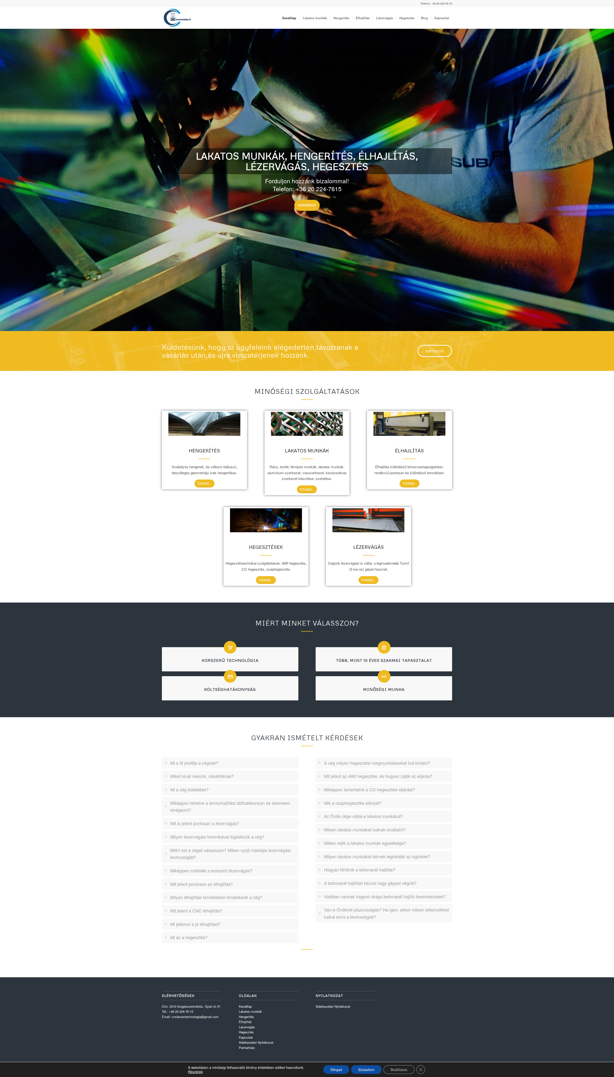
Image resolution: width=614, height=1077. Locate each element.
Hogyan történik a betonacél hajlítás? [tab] (359, 869)
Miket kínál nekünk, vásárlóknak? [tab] (202, 776)
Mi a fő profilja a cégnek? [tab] (194, 763)
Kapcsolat (307, 205)
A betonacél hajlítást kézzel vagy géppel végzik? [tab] (370, 883)
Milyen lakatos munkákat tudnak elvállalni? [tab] (365, 829)
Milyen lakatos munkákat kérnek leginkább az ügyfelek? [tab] (377, 856)
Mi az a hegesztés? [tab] (188, 937)
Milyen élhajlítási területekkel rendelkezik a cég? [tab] (216, 897)
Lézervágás (247, 1027)
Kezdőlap (245, 1006)
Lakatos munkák (250, 1011)
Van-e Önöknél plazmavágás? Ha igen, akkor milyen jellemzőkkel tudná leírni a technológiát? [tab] (386, 913)
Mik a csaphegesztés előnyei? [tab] (353, 803)
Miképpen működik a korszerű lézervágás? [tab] (211, 870)
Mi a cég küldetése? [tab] (189, 789)
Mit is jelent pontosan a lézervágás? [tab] (204, 823)
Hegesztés (246, 1032)
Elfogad (336, 1069)
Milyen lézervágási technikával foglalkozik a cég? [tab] (217, 837)
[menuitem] (289, 18)
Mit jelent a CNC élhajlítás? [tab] (196, 910)
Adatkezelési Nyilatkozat (256, 1042)
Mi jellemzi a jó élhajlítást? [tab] (195, 924)
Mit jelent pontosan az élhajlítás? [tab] (201, 884)
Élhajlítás (245, 1021)
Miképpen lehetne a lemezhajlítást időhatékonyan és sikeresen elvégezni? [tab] (230, 806)
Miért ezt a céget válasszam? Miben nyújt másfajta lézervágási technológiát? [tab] (230, 853)
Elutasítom (366, 1069)
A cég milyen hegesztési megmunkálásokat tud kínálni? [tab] (377, 763)
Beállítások (399, 1069)
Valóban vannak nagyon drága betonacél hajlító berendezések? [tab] (385, 896)
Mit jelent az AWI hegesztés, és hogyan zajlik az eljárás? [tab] (378, 776)
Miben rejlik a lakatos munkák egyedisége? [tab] (365, 843)
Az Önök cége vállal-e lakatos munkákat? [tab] (363, 816)
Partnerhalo (247, 1047)
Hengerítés (246, 1016)
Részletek (195, 1072)
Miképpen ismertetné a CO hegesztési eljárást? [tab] (369, 789)
